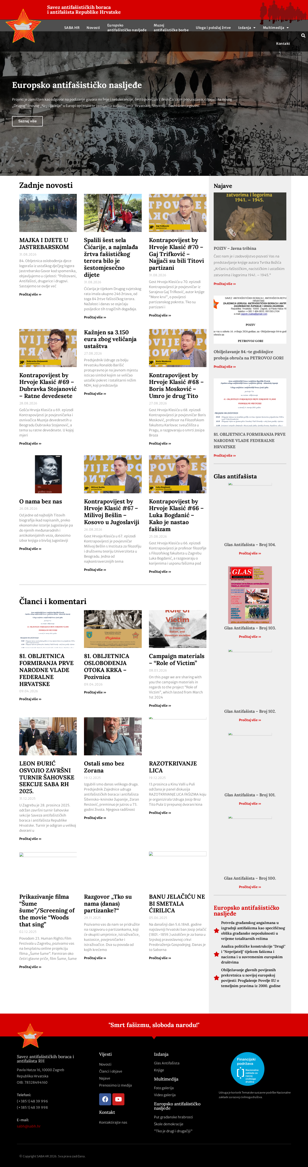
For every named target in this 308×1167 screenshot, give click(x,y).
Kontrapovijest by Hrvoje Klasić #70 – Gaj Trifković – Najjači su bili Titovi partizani (176, 253)
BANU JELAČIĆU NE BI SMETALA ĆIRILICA (177, 903)
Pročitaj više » (30, 294)
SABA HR (72, 28)
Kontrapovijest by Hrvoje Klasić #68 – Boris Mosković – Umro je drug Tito (176, 385)
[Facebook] (105, 1099)
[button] (303, 36)
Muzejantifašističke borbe (171, 27)
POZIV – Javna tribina (235, 248)
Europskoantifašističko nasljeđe (127, 27)
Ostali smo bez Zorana (104, 767)
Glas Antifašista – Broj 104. (250, 544)
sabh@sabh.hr (29, 1126)
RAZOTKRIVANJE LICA (173, 767)
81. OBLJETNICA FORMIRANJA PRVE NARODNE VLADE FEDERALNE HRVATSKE (46, 669)
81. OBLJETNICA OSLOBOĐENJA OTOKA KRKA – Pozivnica (106, 666)
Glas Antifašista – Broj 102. (250, 711)
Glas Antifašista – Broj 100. (250, 878)
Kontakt (283, 43)
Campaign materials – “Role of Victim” (177, 659)
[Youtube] (118, 1099)
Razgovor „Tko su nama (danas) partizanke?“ (108, 903)
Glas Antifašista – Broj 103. (250, 628)
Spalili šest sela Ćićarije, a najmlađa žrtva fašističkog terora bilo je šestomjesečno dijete (111, 257)
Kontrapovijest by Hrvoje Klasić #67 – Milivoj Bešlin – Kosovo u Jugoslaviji (111, 512)
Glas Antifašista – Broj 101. (250, 795)
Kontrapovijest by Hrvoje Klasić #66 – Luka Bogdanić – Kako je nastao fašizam (176, 515)
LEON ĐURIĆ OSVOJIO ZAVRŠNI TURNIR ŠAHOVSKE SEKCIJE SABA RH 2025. (46, 777)
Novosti (93, 28)
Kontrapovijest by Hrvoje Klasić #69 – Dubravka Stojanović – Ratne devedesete (48, 385)
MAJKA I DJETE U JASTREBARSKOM (44, 243)
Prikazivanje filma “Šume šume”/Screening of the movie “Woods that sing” (47, 910)
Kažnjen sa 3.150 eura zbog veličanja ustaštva (110, 339)
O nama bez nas (40, 501)
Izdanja (244, 28)
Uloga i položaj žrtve (213, 28)
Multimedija (273, 28)
